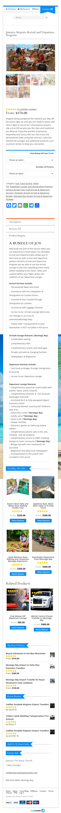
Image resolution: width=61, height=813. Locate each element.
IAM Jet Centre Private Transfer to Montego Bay (41, 618)
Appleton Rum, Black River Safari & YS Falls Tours (43, 505)
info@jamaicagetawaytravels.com (21, 772)
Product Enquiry (17, 235)
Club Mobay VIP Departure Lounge (18, 617)
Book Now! (47, 184)
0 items (46, 9)
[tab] (30, 221)
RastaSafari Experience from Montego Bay (43, 558)
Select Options (18, 520)
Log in (21, 793)
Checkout (12, 9)
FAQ (15, 793)
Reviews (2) (15, 228)
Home (8, 791)
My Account (25, 9)
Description (15, 221)
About (15, 791)
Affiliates (35, 9)
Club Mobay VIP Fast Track (42, 153)
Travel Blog (24, 791)
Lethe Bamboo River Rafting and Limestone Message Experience (18, 559)
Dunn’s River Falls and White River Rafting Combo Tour (17, 505)
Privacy (9, 793)
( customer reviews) (27, 109)
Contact (43, 791)
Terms (50, 791)
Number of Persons (45, 167)
